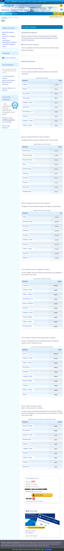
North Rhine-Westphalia (8, 44)
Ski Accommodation (9, 80)
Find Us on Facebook (10, 58)
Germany (9, 13)
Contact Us (5, 128)
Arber (40, 38)
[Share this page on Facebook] (61, 10)
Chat (45, 1)
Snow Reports (22, 1)
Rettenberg (26, 367)
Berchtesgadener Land (49, 38)
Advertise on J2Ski (7, 118)
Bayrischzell (26, 466)
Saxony (4, 46)
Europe (3, 13)
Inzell (24, 353)
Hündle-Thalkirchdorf (28, 317)
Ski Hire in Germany (38, 501)
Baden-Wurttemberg (8, 32)
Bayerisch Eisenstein (28, 159)
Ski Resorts (14, 1)
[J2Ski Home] (7, 6)
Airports (40, 1)
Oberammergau (27, 191)
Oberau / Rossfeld (28, 303)
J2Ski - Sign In (59, 13)
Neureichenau (26, 150)
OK (42, 549)
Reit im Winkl (26, 93)
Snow (10, 17)
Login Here (30, 533)
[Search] (61, 5)
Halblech (25, 257)
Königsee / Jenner (28, 120)
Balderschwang (27, 169)
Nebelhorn (25, 116)
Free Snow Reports (36, 527)
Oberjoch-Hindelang (28, 155)
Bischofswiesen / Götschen (28, 326)
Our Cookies (48, 549)
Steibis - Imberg (27, 294)
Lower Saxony (6, 40)
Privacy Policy (6, 126)
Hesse (4, 38)
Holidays (34, 1)
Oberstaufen (26, 98)
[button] (48, 80)
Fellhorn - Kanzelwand (28, 125)
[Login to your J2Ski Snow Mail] (42, 520)
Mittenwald (26, 187)
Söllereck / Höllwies (28, 102)
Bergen (25, 89)
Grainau (25, 84)
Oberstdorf (26, 107)
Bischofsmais (26, 430)
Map (3, 20)
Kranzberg (25, 173)
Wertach (25, 182)
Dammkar (25, 178)
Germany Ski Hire (32, 478)
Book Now (39, 495)
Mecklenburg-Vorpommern (9, 42)
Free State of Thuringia (8, 36)
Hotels (15, 17)
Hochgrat (25, 385)
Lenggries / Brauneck (28, 376)
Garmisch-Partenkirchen (27, 40)
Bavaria (4, 17)
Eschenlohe (26, 285)
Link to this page (6, 122)
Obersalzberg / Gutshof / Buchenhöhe (28, 111)
